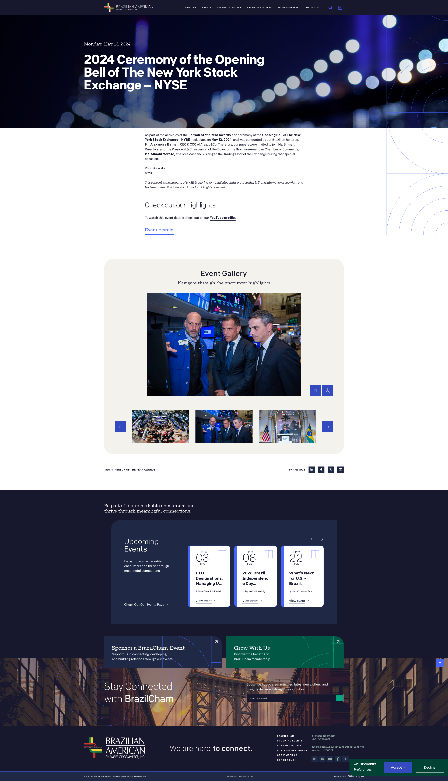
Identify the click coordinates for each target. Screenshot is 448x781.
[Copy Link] (315, 390)
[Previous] (120, 426)
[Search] (330, 7)
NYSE (149, 173)
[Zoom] (327, 390)
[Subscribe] (339, 698)
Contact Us (312, 7)
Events (206, 7)
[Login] (340, 7)
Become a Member (288, 7)
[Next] (327, 426)
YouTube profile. (223, 218)
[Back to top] (440, 663)
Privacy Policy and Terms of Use (240, 776)
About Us (190, 7)
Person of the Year (229, 7)
